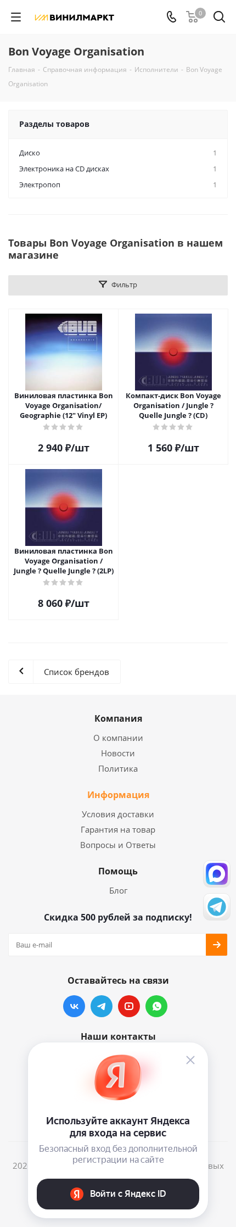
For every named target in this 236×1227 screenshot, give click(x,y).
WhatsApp (156, 1006)
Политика (118, 768)
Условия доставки (118, 813)
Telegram (102, 1006)
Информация (118, 795)
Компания (118, 718)
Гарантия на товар (118, 829)
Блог (118, 890)
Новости (118, 753)
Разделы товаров (54, 124)
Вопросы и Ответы (118, 844)
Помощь (118, 871)
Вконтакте (74, 1006)
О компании (118, 737)
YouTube (129, 1006)
